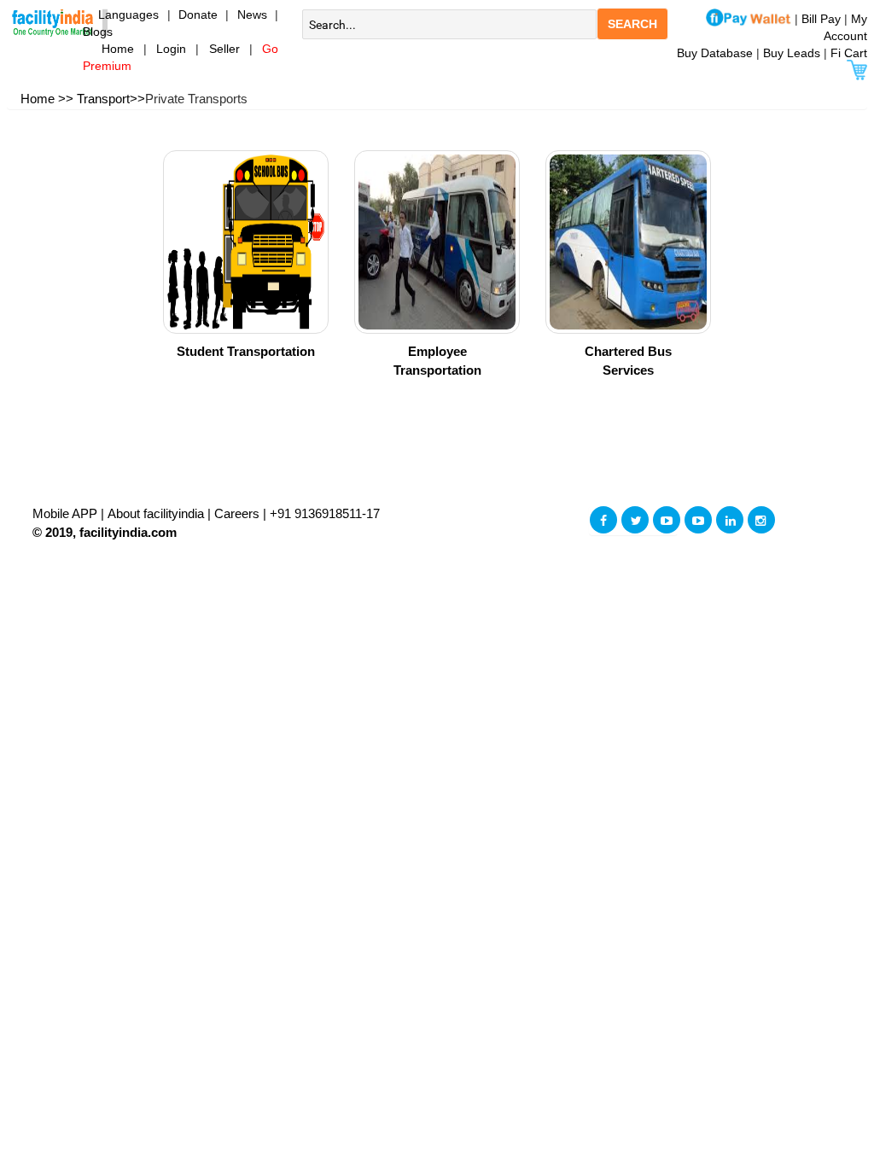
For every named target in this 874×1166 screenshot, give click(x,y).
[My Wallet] (748, 19)
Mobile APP (66, 513)
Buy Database (715, 53)
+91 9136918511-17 (325, 513)
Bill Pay (822, 19)
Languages (121, 14)
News (256, 14)
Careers (236, 513)
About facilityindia (157, 513)
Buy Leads (791, 53)
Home (108, 48)
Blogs (98, 31)
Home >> (46, 98)
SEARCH (632, 24)
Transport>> (111, 98)
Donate (198, 14)
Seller (224, 48)
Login (171, 48)
